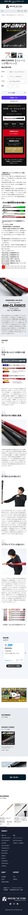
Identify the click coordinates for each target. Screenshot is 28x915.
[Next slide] (25, 653)
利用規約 (6, 889)
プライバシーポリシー (17, 887)
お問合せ (15, 879)
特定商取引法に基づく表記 (16, 889)
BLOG (2, 879)
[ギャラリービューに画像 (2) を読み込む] (14, 55)
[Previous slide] (2, 653)
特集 (14, 835)
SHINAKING (4, 860)
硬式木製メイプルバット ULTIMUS (5, 819)
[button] (2, 11)
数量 (2, 85)
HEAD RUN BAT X (6, 837)
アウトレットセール (17, 837)
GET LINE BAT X (5, 840)
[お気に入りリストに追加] (25, 93)
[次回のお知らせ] (26, 2)
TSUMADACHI (5, 848)
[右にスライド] (25, 55)
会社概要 (3, 876)
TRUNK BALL (4, 863)
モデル (3, 71)
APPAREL (3, 866)
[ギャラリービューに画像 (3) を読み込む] (20, 55)
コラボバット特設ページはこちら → (14, 149)
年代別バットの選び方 (18, 843)
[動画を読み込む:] (14, 695)
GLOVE (3, 858)
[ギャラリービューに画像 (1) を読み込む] (8, 55)
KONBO (3, 855)
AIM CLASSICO (5, 845)
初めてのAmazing (17, 840)
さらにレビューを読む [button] (14, 666)
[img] (14, 648)
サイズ (3, 81)
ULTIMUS (3, 843)
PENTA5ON (4, 853)
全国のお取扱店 (5, 881)
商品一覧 (3, 835)
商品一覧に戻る (14, 777)
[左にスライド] (3, 55)
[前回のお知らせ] (2, 2)
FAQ (14, 876)
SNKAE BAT (4, 850)
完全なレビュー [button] (9, 660)
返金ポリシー (7, 887)
